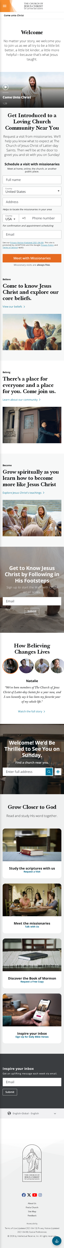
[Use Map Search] (49, 771)
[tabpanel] (32, 696)
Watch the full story (30, 711)
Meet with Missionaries (32, 258)
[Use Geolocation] (57, 771)
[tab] (10, 666)
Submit (32, 611)
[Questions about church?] (56, 1240)
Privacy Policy (47, 245)
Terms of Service (10, 247)
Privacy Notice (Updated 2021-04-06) (27, 242)
